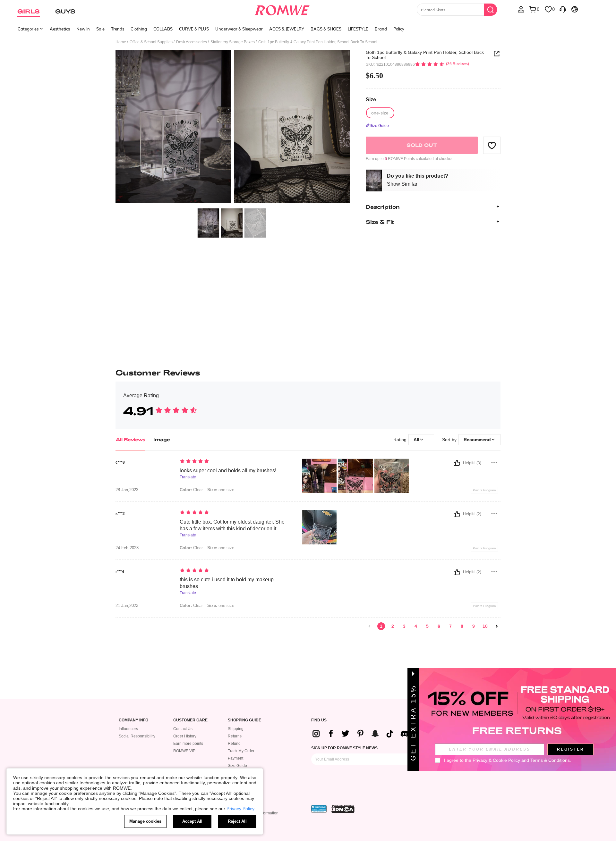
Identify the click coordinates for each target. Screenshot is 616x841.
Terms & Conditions (550, 760)
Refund (234, 743)
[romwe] (282, 9)
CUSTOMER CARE (190, 720)
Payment (235, 758)
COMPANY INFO (133, 720)
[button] (492, 145)
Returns (235, 736)
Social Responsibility (137, 736)
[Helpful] (457, 463)
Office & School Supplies (151, 42)
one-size (220, 490)
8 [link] (462, 626)
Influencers (128, 729)
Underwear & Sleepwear (239, 28)
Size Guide (237, 765)
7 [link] (450, 626)
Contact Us (183, 729)
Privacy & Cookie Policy (496, 760)
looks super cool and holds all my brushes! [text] (228, 470)
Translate (188, 477)
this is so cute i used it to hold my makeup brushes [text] (227, 583)
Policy (398, 28)
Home (121, 42)
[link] (369, 626)
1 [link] (381, 626)
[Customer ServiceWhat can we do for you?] (563, 9)
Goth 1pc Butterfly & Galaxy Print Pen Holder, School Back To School (425, 55)
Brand (381, 28)
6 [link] (439, 626)
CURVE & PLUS (194, 28)
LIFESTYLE (358, 28)
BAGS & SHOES (326, 28)
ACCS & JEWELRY (286, 28)
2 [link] (392, 626)
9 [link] (473, 626)
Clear (191, 490)
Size (371, 99)
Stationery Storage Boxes (232, 42)
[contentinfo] (363, 733)
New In (83, 28)
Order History (184, 736)
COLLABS (163, 28)
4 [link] (416, 626)
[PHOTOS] (233, 127)
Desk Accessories (191, 42)
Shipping (236, 729)
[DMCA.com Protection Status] (343, 809)
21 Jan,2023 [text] (127, 605)
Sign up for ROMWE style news (344, 748)
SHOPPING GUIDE (244, 720)
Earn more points (188, 743)
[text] (234, 461)
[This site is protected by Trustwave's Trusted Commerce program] (319, 809)
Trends (117, 28)
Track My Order (241, 751)
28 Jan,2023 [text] (127, 490)
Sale (100, 28)
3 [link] (404, 626)
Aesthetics (60, 28)
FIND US (319, 720)
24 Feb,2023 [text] (127, 548)
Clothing (139, 28)
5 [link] (427, 626)
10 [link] (485, 626)
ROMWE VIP (184, 751)
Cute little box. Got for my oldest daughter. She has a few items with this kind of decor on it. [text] (232, 525)
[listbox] (521, 9)
